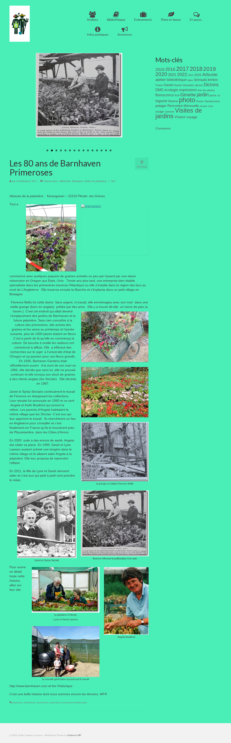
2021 (172, 75)
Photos (200, 101)
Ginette (188, 94)
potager (160, 106)
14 (106, 150)
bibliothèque (177, 80)
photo (187, 100)
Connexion (163, 128)
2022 (182, 74)
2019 (209, 69)
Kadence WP (74, 735)
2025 (197, 75)
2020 (161, 74)
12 (97, 150)
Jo (218, 95)
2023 (190, 75)
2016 (170, 69)
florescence (164, 95)
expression (188, 90)
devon (199, 85)
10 (88, 150)
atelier (160, 80)
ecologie (171, 90)
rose (210, 106)
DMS (159, 90)
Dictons (211, 84)
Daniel (168, 85)
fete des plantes (206, 90)
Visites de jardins (178, 113)
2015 (159, 69)
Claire (159, 85)
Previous (30, 103)
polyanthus (17, 702)
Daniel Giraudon (184, 85)
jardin (203, 94)
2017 (182, 68)
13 (101, 150)
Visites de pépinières (95, 181)
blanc (190, 80)
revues (203, 106)
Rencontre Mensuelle (183, 106)
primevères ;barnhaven (36, 702)
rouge (159, 111)
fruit (177, 95)
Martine (173, 101)
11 (92, 150)
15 (110, 150)
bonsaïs (200, 80)
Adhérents (65, 181)
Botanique (77, 181)
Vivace (179, 117)
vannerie (169, 111)
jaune (213, 95)
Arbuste (209, 74)
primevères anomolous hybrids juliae (68, 702)
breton (213, 80)
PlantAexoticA (212, 101)
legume (161, 101)
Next (128, 103)
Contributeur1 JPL (26, 181)
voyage (191, 117)
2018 (196, 69)
